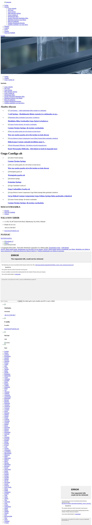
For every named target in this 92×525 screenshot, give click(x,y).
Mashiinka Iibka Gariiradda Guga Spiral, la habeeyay (28, 121)
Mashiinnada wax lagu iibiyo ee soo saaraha (30, 249)
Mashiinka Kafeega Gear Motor (17, 20)
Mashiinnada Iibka (13, 16)
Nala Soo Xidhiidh (9, 32)
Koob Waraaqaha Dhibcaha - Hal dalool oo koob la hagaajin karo (32, 149)
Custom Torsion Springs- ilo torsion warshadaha (26, 128)
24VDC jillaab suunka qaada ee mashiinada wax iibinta (59, 249)
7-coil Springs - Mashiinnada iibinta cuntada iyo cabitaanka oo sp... (33, 114)
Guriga (6, 5)
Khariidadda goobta (54, 247)
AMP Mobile (65, 247)
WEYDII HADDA (6, 238)
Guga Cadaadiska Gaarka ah (19, 189)
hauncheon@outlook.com (11, 230)
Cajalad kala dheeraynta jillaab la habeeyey (24, 251)
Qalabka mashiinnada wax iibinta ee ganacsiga (50, 251)
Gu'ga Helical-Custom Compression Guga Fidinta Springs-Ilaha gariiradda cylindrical (40, 196)
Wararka (6, 26)
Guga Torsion (12, 11)
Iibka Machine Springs (14, 13)
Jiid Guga (10, 10)
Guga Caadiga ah (13, 15)
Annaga (6, 31)
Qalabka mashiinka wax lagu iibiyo (18, 24)
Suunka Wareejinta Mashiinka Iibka (18, 18)
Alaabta (6, 7)
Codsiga (6, 28)
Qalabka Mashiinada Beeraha (16, 23)
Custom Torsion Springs (17, 161)
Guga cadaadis (12, 8)
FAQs (6, 29)
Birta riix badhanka (13, 21)
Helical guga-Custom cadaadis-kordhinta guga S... (26, 142)
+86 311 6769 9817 (9, 315)
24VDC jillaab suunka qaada (9, 249)
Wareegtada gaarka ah (16, 175)
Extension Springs (14, 182)
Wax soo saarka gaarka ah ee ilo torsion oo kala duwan (28, 135)
